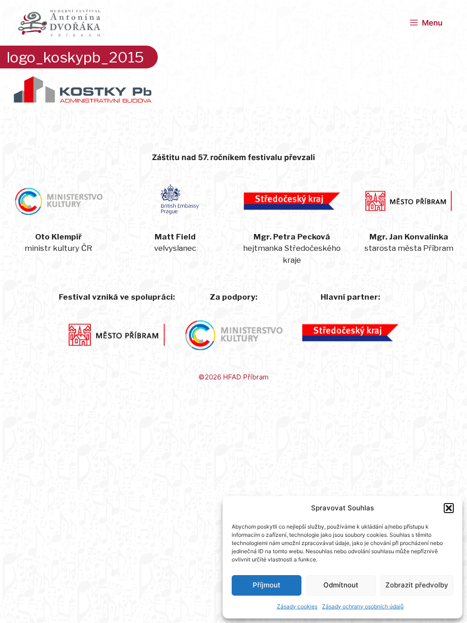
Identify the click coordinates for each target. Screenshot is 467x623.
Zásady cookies (297, 606)
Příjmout (266, 585)
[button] (448, 508)
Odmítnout (340, 585)
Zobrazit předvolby (416, 585)
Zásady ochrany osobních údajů (363, 606)
